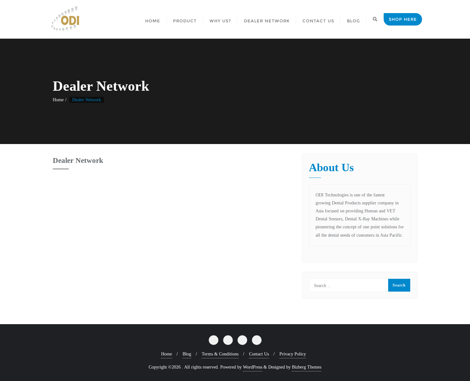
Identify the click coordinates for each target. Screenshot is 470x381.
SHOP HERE (403, 19)
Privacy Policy (292, 354)
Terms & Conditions (220, 354)
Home (58, 99)
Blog (187, 354)
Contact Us (259, 354)
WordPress (252, 367)
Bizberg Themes (306, 367)
